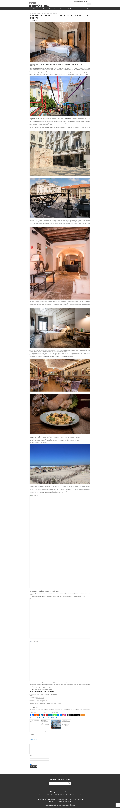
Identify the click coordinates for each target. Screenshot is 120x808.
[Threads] (73, 715)
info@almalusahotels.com (41, 700)
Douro (59, 356)
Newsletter (55, 13)
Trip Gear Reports (58, 794)
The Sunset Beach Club (35, 489)
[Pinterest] (46, 715)
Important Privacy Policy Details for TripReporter (66, 800)
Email (31, 759)
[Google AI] (78, 715)
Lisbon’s (37, 119)
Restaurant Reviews (54, 8)
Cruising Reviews (39, 794)
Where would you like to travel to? (82, 1)
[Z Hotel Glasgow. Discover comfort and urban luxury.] (67, 725)
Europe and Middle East (38, 13)
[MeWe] (50, 715)
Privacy (88, 8)
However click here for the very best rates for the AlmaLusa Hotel (44, 705)
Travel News (64, 794)
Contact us (73, 799)
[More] (82, 715)
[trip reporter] (39, 6)
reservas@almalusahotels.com (42, 701)
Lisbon (51, 13)
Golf (68, 8)
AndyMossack (39, 20)
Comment (32, 743)
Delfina (59, 703)
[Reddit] (36, 715)
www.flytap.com (45, 712)
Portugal (31, 13)
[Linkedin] (41, 715)
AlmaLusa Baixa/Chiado (34, 694)
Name (31, 755)
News (83, 8)
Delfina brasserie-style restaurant (48, 350)
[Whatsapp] (55, 715)
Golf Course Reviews (50, 794)
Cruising (72, 8)
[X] (69, 715)
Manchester (56, 709)
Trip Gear (62, 8)
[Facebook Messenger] (59, 715)
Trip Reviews (36, 8)
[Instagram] (64, 715)
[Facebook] (32, 715)
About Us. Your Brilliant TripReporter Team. (55, 799)
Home (30, 8)
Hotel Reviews (44, 8)
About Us (78, 8)
